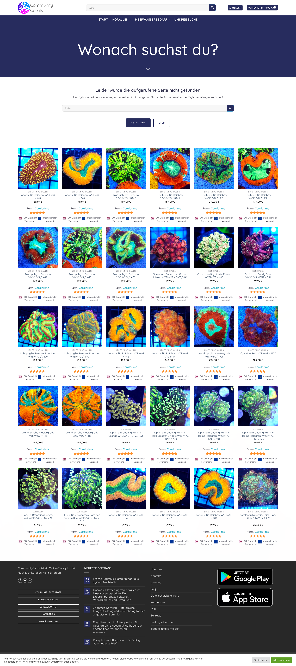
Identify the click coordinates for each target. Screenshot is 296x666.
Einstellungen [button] (261, 660)
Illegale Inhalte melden (165, 628)
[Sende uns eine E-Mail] (30, 580)
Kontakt (156, 576)
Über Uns (156, 569)
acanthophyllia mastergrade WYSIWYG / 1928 (214, 355)
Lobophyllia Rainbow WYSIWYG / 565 (126, 516)
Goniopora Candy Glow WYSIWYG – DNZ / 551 (258, 276)
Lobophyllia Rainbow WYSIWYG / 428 (170, 516)
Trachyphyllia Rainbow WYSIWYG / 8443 (170, 196)
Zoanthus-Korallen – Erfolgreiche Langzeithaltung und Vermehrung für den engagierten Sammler (119, 611)
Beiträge (156, 615)
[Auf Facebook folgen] (20, 580)
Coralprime (42, 208)
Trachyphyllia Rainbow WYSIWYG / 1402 (126, 276)
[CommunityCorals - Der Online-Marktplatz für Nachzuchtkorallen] (49, 7)
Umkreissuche (186, 19)
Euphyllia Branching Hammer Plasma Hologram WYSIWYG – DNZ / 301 (214, 435)
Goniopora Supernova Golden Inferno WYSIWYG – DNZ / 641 (170, 276)
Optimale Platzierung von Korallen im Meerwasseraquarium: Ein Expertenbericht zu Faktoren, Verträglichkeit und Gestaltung (116, 595)
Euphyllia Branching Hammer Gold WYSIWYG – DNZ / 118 (37, 516)
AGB (153, 608)
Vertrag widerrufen (162, 622)
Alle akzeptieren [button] (281, 660)
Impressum (158, 602)
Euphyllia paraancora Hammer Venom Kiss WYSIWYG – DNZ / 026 (82, 518)
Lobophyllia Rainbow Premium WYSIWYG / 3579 (38, 355)
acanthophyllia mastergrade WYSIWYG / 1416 (82, 434)
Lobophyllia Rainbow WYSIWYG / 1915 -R (170, 355)
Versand (156, 582)
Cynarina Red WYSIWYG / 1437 (258, 353)
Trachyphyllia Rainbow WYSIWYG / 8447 (126, 196)
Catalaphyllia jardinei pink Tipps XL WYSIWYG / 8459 (258, 516)
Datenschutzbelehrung (165, 595)
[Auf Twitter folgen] (25, 580)
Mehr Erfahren (52, 572)
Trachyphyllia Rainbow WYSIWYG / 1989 (214, 196)
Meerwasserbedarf (151, 19)
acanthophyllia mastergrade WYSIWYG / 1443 (38, 434)
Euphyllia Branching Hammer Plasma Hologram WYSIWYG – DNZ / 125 (258, 435)
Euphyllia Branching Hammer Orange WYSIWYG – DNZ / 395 (126, 434)
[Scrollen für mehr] (148, 69)
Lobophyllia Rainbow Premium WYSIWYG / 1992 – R (82, 355)
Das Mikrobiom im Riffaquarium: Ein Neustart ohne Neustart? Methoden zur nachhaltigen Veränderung (117, 626)
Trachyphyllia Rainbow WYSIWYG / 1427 (82, 276)
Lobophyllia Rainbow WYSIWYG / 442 (126, 355)
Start (103, 19)
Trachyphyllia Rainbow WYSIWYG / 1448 (38, 276)
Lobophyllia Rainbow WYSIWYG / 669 (82, 196)
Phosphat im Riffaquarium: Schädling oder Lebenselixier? (116, 642)
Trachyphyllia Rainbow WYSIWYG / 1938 (258, 196)
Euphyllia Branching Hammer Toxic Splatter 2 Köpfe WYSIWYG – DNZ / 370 (170, 435)
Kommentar (99, 633)
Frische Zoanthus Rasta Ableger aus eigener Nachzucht (116, 580)
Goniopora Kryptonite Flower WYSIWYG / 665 (214, 276)
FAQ (153, 589)
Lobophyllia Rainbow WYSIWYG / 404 (214, 516)
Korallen (120, 19)
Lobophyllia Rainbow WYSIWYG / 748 (38, 196)
